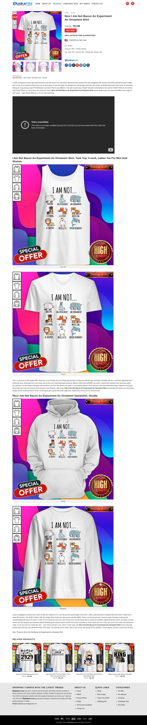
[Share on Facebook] (66, 65)
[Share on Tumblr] (88, 65)
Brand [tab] (44, 78)
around (117, 83)
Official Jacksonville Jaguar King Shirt (120, 674)
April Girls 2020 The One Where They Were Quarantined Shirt (58, 675)
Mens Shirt (71, 52)
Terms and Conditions (84, 705)
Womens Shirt (98, 52)
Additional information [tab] (32, 78)
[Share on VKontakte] (80, 65)
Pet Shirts (85, 4)
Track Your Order (103, 698)
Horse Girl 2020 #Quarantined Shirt (27, 674)
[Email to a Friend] (73, 65)
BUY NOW (70, 30)
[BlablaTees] (71, 59)
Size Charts (101, 694)
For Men (121, 691)
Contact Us (97, 4)
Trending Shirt (89, 52)
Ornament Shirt (79, 52)
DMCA (79, 694)
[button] (127, 3)
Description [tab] (17, 78)
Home (37, 4)
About (79, 691)
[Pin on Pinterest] (77, 65)
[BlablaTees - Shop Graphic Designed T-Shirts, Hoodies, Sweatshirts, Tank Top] (22, 3)
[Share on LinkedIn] (84, 65)
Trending (57, 4)
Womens (83, 49)
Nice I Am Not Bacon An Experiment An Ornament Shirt (43, 632)
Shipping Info (102, 701)
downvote (125, 380)
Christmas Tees (70, 4)
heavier (108, 615)
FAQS (79, 701)
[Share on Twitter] (70, 65)
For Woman (122, 694)
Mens (73, 13)
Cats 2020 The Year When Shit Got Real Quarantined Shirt (89, 675)
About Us (46, 4)
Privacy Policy (82, 698)
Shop (99, 691)
